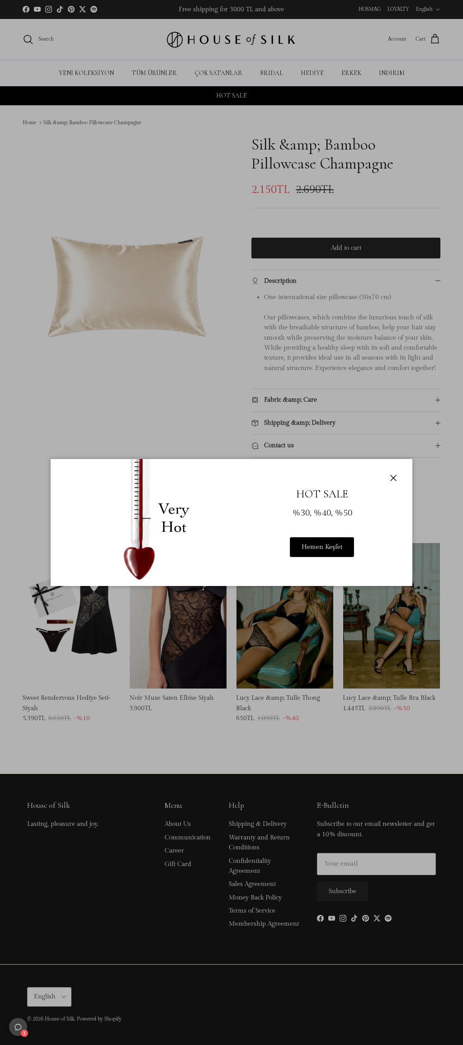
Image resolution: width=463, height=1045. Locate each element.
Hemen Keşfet (322, 547)
